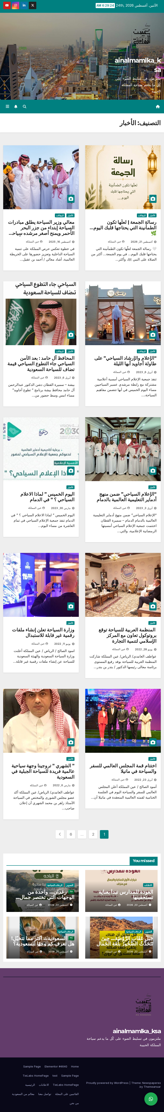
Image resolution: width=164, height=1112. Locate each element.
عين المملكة (114, 241)
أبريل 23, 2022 (143, 779)
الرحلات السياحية (54, 885)
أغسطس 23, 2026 (137, 904)
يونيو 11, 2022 (62, 643)
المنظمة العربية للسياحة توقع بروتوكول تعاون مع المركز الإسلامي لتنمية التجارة (128, 635)
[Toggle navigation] (7, 106)
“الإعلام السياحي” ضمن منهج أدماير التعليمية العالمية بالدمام (127, 496)
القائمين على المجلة (67, 1094)
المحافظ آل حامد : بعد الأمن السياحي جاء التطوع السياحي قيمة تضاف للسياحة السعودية (41, 363)
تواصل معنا (44, 1094)
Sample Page (32, 1066)
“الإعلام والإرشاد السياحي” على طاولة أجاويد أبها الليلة (125, 360)
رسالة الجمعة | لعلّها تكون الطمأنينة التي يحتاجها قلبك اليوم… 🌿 (123, 227)
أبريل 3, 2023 (144, 508)
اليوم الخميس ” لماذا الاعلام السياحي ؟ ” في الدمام (47, 496)
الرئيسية (30, 1084)
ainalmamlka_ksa (137, 1031)
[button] (24, 106)
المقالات (142, 215)
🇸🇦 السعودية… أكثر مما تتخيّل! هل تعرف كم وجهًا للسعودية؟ (43, 941)
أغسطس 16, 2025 (59, 241)
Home (75, 1066)
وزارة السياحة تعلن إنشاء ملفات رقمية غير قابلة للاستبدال (43, 632)
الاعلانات (148, 885)
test (55, 1075)
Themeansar (152, 1086)
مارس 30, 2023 (60, 508)
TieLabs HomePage (36, 1075)
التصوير (69, 885)
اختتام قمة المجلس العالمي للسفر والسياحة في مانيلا (123, 768)
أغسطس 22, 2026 (58, 904)
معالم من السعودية (23, 1094)
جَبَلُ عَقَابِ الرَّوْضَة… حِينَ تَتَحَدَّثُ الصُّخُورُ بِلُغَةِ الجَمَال (125, 941)
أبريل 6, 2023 (144, 372)
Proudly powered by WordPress (107, 1083)
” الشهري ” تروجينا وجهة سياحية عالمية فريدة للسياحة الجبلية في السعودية (43, 771)
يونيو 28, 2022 (143, 649)
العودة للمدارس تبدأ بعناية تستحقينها (126, 894)
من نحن (74, 1103)
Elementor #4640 (56, 1066)
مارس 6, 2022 (61, 785)
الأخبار (152, 215)
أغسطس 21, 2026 (141, 241)
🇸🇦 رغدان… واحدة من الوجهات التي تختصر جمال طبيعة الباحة (47, 897)
